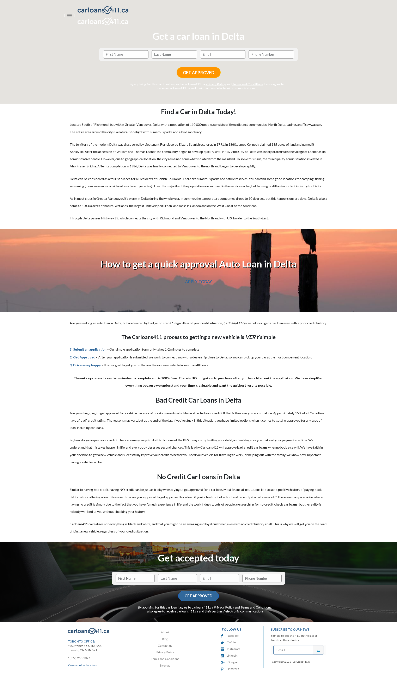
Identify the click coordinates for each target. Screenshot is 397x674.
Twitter (232, 642)
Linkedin (232, 655)
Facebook (233, 635)
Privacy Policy (216, 84)
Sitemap (165, 665)
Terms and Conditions (247, 84)
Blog (165, 639)
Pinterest (232, 668)
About (165, 632)
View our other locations (82, 665)
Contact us (165, 645)
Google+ (233, 662)
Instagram (233, 649)
